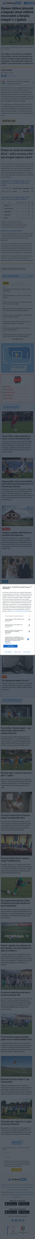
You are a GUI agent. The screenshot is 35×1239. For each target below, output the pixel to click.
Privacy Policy (26, 652)
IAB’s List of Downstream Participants (19, 611)
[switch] (28, 619)
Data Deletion (8, 652)
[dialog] (17, 619)
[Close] (31, 587)
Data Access (17, 652)
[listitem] (17, 616)
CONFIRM (10, 646)
